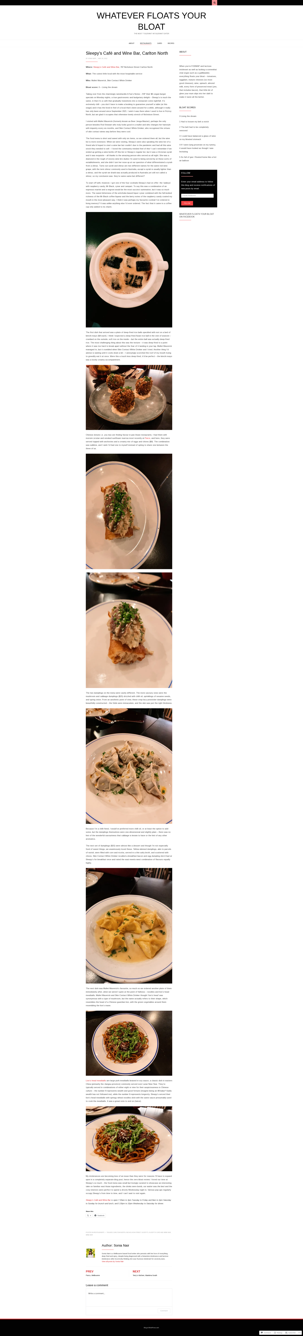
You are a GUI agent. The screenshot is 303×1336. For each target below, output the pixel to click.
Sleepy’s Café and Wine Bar (106, 67)
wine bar (89, 1235)
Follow (185, 173)
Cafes (159, 43)
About (131, 43)
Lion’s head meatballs (96, 1081)
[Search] (214, 2)
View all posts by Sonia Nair (113, 1261)
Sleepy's (145, 1232)
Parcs (147, 438)
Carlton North (119, 1232)
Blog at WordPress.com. (151, 1328)
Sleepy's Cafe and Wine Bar (160, 1232)
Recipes (171, 43)
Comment (164, 1311)
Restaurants (146, 43)
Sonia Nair (92, 58)
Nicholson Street (133, 1232)
